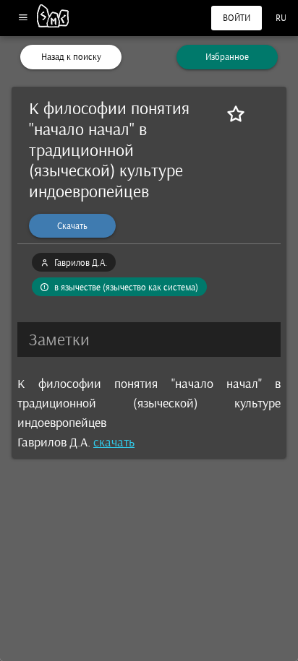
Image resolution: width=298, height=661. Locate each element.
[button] (149, 339)
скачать (114, 442)
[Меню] (23, 18)
